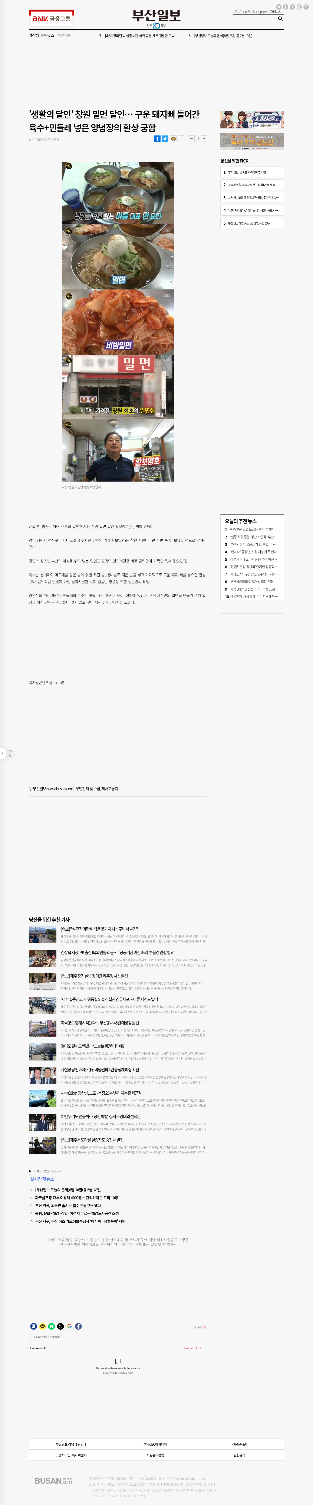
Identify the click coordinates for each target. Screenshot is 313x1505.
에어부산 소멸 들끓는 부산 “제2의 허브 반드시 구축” (263, 529)
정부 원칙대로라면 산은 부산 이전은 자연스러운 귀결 (264, 559)
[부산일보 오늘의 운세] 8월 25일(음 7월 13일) (223, 35)
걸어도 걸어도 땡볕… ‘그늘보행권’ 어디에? (92, 1046)
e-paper (262, 11)
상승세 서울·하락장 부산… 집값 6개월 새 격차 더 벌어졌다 (259, 185)
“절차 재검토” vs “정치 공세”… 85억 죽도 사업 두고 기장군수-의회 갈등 (266, 210)
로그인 (238, 11)
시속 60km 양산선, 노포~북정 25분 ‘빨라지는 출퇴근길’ (101, 1093)
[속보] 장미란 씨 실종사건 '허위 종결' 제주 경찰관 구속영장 (142, 35)
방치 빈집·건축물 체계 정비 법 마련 (247, 172)
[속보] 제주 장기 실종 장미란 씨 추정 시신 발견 (94, 976)
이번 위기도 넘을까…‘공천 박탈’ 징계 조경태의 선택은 (100, 1116)
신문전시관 (239, 1444)
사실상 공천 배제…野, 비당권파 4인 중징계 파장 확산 (100, 1069)
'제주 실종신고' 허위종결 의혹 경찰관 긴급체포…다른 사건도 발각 (109, 999)
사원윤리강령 (155, 1455)
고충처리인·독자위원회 (71, 1455)
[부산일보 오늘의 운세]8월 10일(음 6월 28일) (68, 1189)
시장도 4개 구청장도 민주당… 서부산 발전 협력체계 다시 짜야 (270, 574)
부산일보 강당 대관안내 (71, 1444)
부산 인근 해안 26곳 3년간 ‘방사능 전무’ (249, 223)
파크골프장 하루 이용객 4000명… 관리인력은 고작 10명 (76, 1197)
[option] (182, 35)
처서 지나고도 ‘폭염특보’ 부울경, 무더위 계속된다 (254, 197)
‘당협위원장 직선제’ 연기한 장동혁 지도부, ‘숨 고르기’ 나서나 (269, 566)
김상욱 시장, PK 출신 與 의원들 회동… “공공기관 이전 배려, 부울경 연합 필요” (118, 952)
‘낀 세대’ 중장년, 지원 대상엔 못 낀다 (253, 551)
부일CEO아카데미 (155, 1444)
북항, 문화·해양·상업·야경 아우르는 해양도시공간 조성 (77, 1213)
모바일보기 (276, 11)
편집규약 (239, 1455)
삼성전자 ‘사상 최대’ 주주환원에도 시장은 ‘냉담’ (260, 596)
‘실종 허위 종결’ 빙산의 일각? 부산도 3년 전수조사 (262, 536)
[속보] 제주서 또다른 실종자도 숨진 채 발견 (92, 1140)
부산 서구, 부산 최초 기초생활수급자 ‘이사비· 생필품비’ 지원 (80, 1221)
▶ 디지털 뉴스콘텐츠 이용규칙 (45, 1171)
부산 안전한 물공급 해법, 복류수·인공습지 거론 (260, 544)
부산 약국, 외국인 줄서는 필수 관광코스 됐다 (68, 1205)
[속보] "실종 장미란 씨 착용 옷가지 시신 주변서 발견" (99, 929)
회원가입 (250, 11)
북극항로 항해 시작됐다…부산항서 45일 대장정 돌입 (100, 1023)
